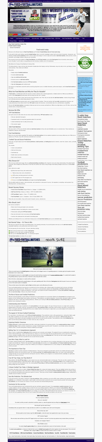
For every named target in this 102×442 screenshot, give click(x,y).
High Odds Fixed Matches (84, 179)
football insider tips (83, 156)
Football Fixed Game (83, 148)
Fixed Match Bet (64, 432)
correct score (83, 129)
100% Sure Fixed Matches (26, 432)
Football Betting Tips (83, 145)
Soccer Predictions (85, 199)
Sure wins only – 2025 (37, 38)
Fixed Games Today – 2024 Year (52, 38)
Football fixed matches (83, 151)
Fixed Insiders (72, 432)
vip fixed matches (82, 219)
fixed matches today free (40, 436)
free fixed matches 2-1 (51, 436)
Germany (81, 177)
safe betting (81, 191)
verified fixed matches (83, 217)
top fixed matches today (84, 215)
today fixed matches (70, 436)
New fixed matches (61, 436)
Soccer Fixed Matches (83, 195)
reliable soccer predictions (85, 189)
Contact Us (21, 41)
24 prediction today (83, 119)
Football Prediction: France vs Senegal (85, 160)
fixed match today (31, 436)
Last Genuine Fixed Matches (23, 38)
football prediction (82, 158)
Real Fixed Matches (49, 432)
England (80, 131)
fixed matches (82, 139)
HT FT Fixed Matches (14, 432)
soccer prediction (85, 197)
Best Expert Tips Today (84, 121)
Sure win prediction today (84, 208)
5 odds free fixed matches (84, 116)
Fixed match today (15, 46)
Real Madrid (81, 183)
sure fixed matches (84, 205)
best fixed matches (82, 124)
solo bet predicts (82, 201)
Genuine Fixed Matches (15, 47)
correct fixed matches (16, 436)
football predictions (83, 163)
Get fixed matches (82, 229)
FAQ (83, 38)
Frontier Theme (90, 440)
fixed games (88, 131)
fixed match (23, 436)
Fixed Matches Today (84, 141)
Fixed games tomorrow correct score (84, 136)
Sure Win (57, 432)
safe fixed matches (84, 193)
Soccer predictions (82, 231)
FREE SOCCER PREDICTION (82, 174)
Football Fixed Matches (83, 224)
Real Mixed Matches (83, 186)
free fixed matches (82, 168)
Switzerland (81, 213)
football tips (81, 166)
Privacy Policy (13, 41)
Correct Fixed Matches (38, 432)
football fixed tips (83, 154)
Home (11, 38)
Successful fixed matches (84, 203)
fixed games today (82, 133)
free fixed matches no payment (85, 171)
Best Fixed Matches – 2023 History (70, 38)
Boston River (80, 127)
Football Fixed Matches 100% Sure (18, 1)
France (86, 166)
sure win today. (82, 211)
